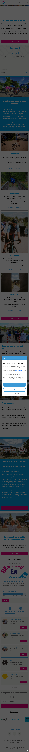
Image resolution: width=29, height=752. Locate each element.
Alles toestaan (14, 384)
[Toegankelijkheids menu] (27, 750)
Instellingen (14, 389)
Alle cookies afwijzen (14, 393)
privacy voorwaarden (19, 370)
